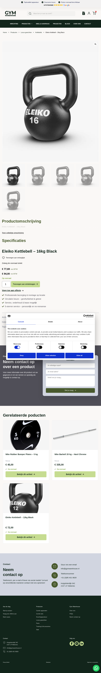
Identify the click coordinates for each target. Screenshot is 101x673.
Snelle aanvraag (43, 24)
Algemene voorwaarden (92, 662)
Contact (87, 24)
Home (5, 32)
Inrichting (14, 24)
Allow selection (50, 355)
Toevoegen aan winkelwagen (24, 284)
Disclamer (48, 662)
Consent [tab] (21, 322)
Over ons (77, 24)
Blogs (67, 24)
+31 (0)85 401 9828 (68, 578)
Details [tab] (50, 322)
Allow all (79, 355)
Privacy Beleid (6, 662)
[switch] (39, 347)
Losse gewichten (26, 32)
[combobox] (51, 13)
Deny (21, 355)
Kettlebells (38, 32)
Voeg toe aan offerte (11, 290)
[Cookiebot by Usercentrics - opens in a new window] (84, 316)
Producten (26, 24)
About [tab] (80, 322)
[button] (56, 5)
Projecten (57, 24)
